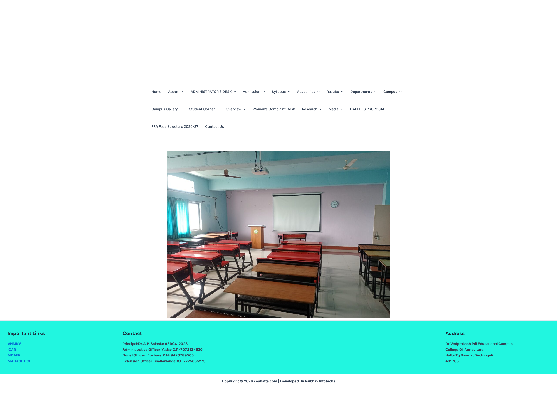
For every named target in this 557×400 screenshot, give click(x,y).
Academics (306, 91)
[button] (180, 91)
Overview (233, 109)
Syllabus (279, 91)
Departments (361, 91)
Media (334, 109)
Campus (390, 91)
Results (333, 91)
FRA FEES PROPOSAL (367, 109)
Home (156, 91)
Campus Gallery (164, 109)
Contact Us (214, 126)
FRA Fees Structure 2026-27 (174, 126)
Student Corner (202, 109)
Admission (251, 91)
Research (309, 109)
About (173, 91)
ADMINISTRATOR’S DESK (211, 91)
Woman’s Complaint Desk (274, 109)
